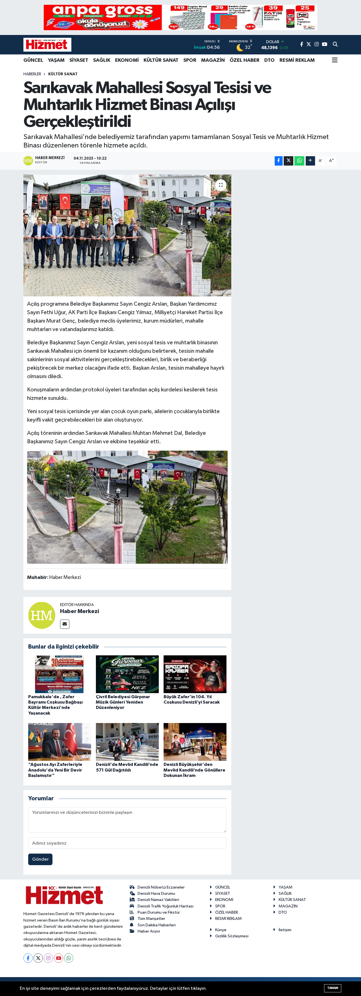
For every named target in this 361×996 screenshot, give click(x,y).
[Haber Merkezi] (41, 615)
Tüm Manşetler (151, 918)
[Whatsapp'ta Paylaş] (299, 161)
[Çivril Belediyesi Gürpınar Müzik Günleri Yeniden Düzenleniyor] (127, 674)
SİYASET (78, 60)
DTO (269, 60)
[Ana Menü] (335, 60)
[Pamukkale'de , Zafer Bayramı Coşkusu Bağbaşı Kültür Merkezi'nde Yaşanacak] (59, 674)
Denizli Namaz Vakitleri (158, 900)
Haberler (32, 74)
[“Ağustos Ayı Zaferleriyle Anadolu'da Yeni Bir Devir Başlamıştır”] (59, 741)
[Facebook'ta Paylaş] (279, 161)
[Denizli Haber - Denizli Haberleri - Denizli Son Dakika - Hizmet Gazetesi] (47, 44)
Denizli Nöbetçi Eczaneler (161, 887)
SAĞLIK (101, 60)
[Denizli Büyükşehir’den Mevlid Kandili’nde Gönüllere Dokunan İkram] (195, 741)
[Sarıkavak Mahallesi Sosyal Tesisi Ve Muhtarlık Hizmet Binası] (127, 507)
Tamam (332, 988)
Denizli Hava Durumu (156, 893)
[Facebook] (28, 958)
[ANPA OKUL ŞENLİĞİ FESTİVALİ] (180, 17)
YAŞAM (56, 60)
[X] (38, 958)
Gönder (40, 859)
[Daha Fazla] (310, 161)
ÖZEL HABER (244, 60)
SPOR (189, 60)
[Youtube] (58, 958)
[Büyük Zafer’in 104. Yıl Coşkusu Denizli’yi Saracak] (195, 674)
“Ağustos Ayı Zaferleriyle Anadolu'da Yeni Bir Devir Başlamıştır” (55, 769)
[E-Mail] (64, 624)
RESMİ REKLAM (297, 60)
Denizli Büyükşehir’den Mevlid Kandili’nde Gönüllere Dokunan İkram (194, 769)
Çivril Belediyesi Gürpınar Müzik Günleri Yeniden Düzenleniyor (123, 702)
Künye (220, 930)
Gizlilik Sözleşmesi (231, 936)
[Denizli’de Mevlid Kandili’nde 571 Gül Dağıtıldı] (127, 741)
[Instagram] (48, 958)
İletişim (285, 930)
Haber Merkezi (79, 611)
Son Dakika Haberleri (157, 925)
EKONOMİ (127, 60)
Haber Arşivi (149, 931)
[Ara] (335, 45)
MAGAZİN (213, 60)
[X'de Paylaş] (288, 161)
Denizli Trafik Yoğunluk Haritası (165, 906)
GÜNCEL (33, 60)
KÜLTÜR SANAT (161, 60)
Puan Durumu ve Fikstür (159, 912)
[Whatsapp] (68, 958)
